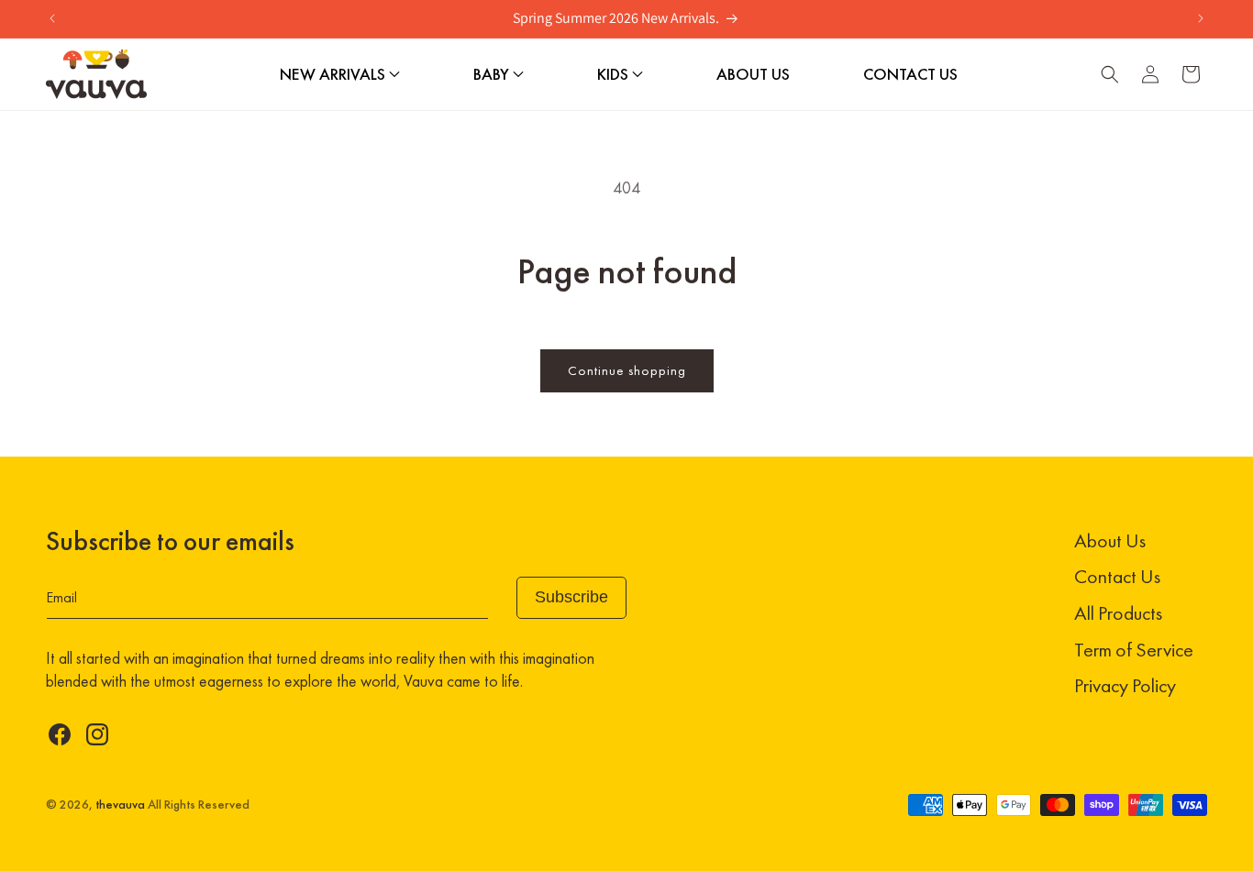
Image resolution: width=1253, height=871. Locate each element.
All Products (1118, 613)
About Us (1110, 540)
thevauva (120, 804)
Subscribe (571, 597)
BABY (493, 74)
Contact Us (1117, 576)
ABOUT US (753, 74)
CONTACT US (910, 74)
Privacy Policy (1125, 685)
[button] (1110, 74)
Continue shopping (627, 370)
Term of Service (1133, 649)
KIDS (614, 74)
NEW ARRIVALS (334, 74)
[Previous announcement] (52, 18)
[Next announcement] (1201, 18)
